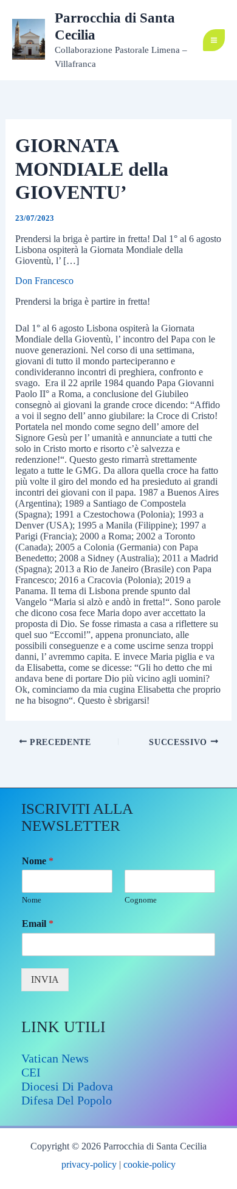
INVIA (45, 979)
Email (37, 923)
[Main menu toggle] (214, 40)
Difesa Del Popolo (66, 1100)
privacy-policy (89, 1164)
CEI (31, 1072)
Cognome (141, 899)
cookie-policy (149, 1164)
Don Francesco (44, 281)
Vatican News (55, 1058)
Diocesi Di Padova (67, 1086)
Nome (37, 861)
